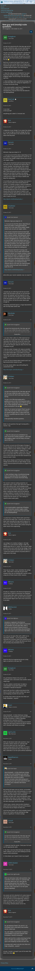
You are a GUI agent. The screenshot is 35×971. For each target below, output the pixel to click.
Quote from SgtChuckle (13, 874)
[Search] (24, 2)
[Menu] (33, 2)
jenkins (24, 14)
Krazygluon (7, 29)
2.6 (17, 15)
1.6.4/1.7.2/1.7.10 (8, 17)
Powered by (17, 968)
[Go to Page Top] (32, 968)
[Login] (28, 2)
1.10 (23, 17)
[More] (31, 43)
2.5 (14, 15)
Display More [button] (17, 334)
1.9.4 (19, 17)
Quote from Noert (12, 768)
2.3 (12, 15)
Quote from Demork (12, 217)
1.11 (26, 17)
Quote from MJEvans (12, 618)
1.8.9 (15, 17)
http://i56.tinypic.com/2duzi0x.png (12, 369)
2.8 (22, 15)
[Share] (31, 31)
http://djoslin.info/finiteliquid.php (12, 199)
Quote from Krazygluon (13, 324)
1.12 (29, 17)
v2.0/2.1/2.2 (7, 15)
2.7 (20, 15)
